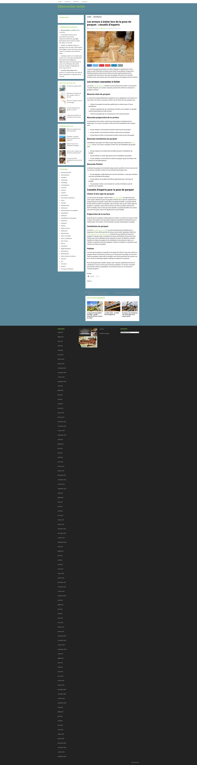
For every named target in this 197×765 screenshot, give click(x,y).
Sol (62, 261)
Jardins (63, 225)
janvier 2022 (61, 578)
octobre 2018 (61, 752)
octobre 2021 (61, 591)
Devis (62, 200)
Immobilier (64, 213)
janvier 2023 (61, 524)
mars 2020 (60, 676)
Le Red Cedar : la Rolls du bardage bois (111, 313)
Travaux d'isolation (67, 269)
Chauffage (64, 182)
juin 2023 (60, 502)
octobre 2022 (61, 537)
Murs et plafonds (66, 238)
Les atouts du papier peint (74, 86)
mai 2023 (60, 506)
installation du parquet (100, 230)
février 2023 (61, 520)
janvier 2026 (61, 363)
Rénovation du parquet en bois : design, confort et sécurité (74, 95)
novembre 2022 (62, 533)
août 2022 (60, 546)
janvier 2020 (61, 685)
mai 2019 (60, 720)
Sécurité (63, 259)
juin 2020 (60, 662)
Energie (63, 203)
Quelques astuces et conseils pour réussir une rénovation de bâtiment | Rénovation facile (70, 58)
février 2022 (61, 573)
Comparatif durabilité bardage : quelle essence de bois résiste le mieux (94, 315)
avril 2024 (60, 457)
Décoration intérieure (68, 198)
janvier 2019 (61, 738)
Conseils (60, 1)
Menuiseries (65, 233)
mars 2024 (60, 462)
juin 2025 (60, 395)
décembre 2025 (62, 368)
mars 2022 (60, 569)
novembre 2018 (62, 747)
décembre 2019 (62, 689)
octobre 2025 (61, 377)
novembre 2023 (62, 479)
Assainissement (66, 172)
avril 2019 (60, 725)
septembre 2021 (62, 595)
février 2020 (61, 680)
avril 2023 (60, 511)
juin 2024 (60, 448)
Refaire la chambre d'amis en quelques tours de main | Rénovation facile (70, 47)
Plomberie (64, 246)
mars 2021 (60, 622)
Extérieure (64, 208)
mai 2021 (60, 613)
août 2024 (60, 439)
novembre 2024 (62, 426)
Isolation (64, 223)
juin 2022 (60, 555)
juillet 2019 (60, 712)
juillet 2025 (60, 390)
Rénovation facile (135, 762)
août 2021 (60, 600)
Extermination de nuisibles (69, 210)
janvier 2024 (61, 470)
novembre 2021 (62, 587)
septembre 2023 (62, 488)
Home (89, 17)
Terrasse (64, 264)
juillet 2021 (60, 604)
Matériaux (97, 17)
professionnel (91, 234)
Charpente (64, 180)
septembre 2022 (62, 542)
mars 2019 (60, 729)
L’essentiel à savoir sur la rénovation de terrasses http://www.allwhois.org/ (68, 37)
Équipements (65, 205)
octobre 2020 (61, 645)
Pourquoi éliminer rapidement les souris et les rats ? (74, 160)
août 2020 (60, 653)
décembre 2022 (62, 528)
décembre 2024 (62, 421)
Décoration (67, 1)
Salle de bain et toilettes (68, 256)
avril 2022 (60, 564)
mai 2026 (60, 345)
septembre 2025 (62, 381)
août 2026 (60, 332)
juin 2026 (60, 341)
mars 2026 (60, 354)
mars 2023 (60, 515)
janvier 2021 (61, 631)
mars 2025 (60, 408)
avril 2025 (60, 404)
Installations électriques (68, 218)
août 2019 (60, 707)
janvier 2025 (61, 417)
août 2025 (60, 386)
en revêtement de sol (102, 234)
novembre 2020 (62, 640)
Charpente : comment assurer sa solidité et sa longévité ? (73, 138)
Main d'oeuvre (65, 228)
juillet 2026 (60, 337)
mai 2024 (60, 453)
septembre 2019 (62, 703)
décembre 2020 (62, 636)
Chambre (64, 177)
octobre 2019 (61, 698)
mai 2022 (60, 560)
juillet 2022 (60, 551)
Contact (102, 329)
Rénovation (76, 1)
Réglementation (66, 248)
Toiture (63, 266)
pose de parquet (98, 86)
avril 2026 (60, 350)
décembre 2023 (62, 475)
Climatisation (65, 185)
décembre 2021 (62, 582)
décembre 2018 (62, 743)
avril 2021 (60, 618)
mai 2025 (60, 399)
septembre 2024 (62, 435)
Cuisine (63, 190)
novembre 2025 (62, 372)
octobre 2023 (61, 484)
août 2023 (60, 493)
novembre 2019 (62, 694)
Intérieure (64, 220)
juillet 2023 (60, 497)
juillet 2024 (60, 444)
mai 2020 (60, 667)
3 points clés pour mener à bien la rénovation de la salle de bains (70, 51)
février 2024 (61, 466)
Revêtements (65, 253)
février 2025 (61, 412)
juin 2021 (60, 609)
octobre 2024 (61, 430)
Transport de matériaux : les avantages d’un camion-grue (130, 314)
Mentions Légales (104, 333)
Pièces (63, 243)
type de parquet (118, 197)
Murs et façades (66, 236)
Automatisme (65, 175)
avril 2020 (60, 671)
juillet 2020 (60, 658)
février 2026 (61, 359)
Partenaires (84, 1)
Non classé (64, 241)
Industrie (64, 215)
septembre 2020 (62, 649)
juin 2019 (60, 716)
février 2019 (61, 734)
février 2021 (61, 627)
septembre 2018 (62, 756)
